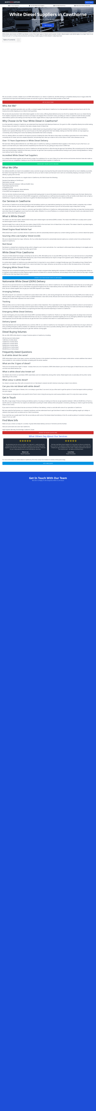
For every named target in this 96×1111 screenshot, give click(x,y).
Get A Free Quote (48, 463)
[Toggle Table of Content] (17, 40)
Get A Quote (48, 25)
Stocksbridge (20, 429)
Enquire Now (48, 468)
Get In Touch (89, 2)
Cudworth (27, 429)
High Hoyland (6, 429)
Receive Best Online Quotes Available (48, 164)
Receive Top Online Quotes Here (48, 432)
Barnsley (13, 429)
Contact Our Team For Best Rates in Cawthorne (48, 277)
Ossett (32, 429)
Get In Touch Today (48, 102)
